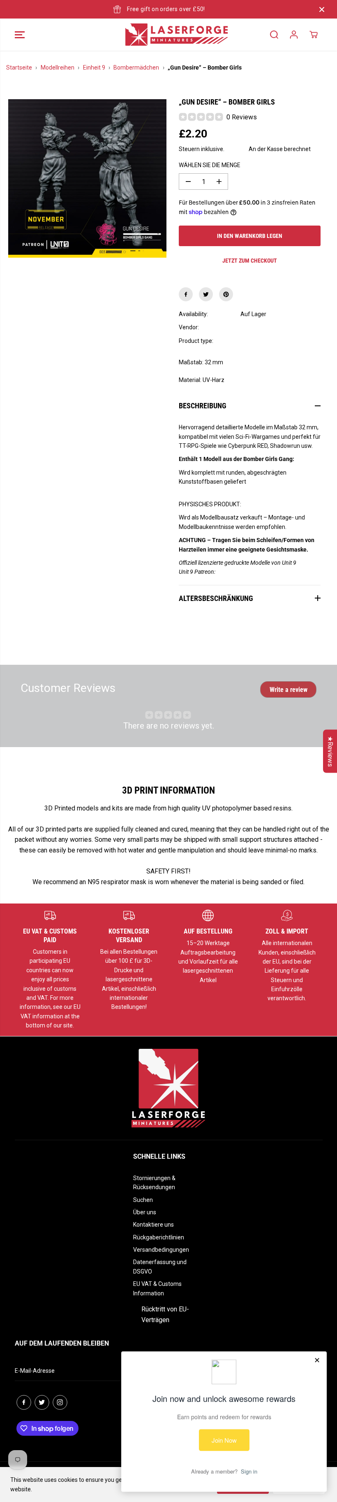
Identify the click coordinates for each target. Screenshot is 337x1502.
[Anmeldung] (294, 35)
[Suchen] (274, 35)
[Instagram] (60, 1402)
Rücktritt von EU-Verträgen (165, 1314)
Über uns (144, 1212)
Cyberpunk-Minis (262, 341)
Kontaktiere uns (153, 1224)
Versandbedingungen (161, 1249)
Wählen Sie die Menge (209, 165)
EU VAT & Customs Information (157, 1288)
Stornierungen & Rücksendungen (154, 1182)
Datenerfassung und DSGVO (160, 1266)
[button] (20, 35)
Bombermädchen (136, 67)
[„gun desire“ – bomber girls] (87, 178)
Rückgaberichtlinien (158, 1237)
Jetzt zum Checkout (249, 260)
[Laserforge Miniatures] (166, 34)
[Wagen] (314, 35)
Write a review (288, 690)
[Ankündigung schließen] (322, 9)
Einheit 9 (94, 67)
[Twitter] (206, 294)
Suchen (143, 1200)
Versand (236, 149)
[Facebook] (186, 294)
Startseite (19, 67)
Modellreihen (57, 67)
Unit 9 (247, 327)
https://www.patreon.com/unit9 (256, 571)
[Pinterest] (226, 294)
